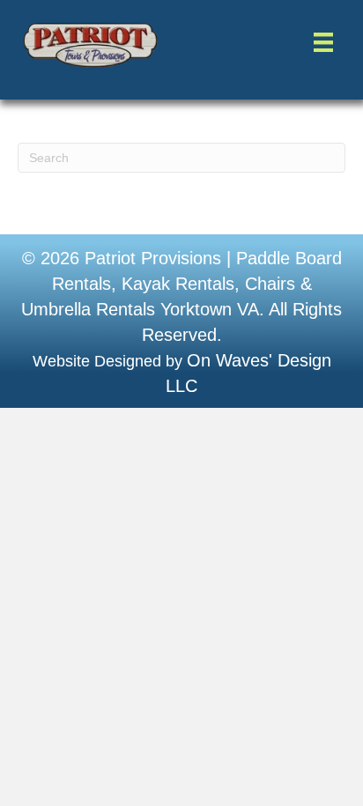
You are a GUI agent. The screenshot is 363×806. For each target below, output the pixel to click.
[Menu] (322, 42)
